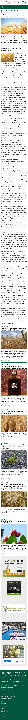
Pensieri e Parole (6, 698)
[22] (14, 2)
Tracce (3, 695)
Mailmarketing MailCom (7, 716)
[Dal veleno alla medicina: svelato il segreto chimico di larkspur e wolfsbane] (14, 382)
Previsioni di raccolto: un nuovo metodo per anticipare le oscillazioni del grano (14, 329)
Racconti (4, 693)
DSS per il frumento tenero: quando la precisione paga (13, 412)
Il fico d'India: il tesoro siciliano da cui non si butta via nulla (13, 522)
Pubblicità (3, 705)
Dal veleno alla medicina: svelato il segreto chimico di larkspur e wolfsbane (14, 367)
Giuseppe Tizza (14, 553)
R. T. (10, 45)
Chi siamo (3, 701)
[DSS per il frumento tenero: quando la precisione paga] (14, 424)
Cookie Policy (4, 711)
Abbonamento (4, 706)
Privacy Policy (4, 710)
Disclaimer (4, 708)
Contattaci (4, 703)
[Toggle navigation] (2, 7)
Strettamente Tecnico (10, 10)
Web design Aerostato (6, 715)
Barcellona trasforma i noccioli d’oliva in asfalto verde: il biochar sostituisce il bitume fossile (14, 446)
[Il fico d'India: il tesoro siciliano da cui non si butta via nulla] (14, 534)
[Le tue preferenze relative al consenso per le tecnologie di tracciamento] (1, 540)
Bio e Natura (6, 12)
